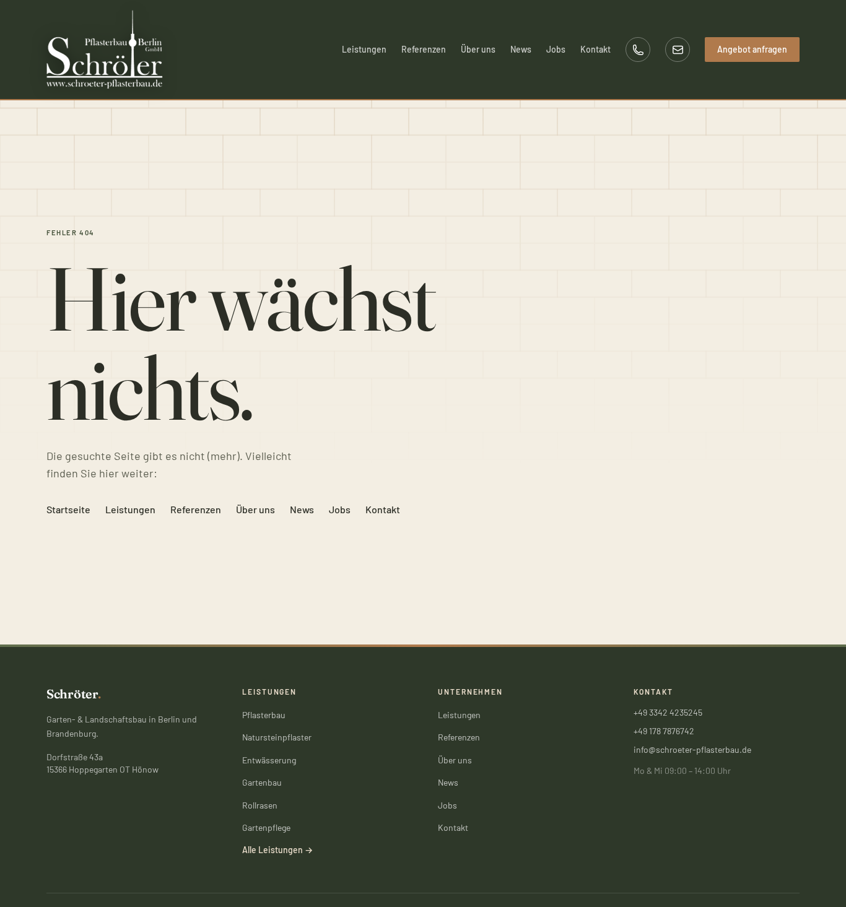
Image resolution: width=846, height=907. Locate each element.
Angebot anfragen (752, 49)
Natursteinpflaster (277, 737)
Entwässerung (269, 760)
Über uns (478, 49)
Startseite (68, 509)
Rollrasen (259, 805)
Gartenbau (262, 782)
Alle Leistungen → (277, 849)
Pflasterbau (264, 715)
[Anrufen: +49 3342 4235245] (638, 49)
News (520, 49)
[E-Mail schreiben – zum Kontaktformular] (677, 49)
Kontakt (595, 49)
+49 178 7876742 (664, 731)
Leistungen (364, 49)
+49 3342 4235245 (668, 712)
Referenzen (423, 49)
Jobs (555, 49)
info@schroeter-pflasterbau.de (692, 749)
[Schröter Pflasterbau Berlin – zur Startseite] (104, 49)
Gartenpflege (266, 827)
